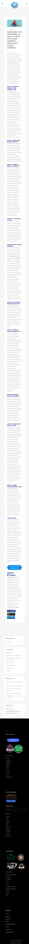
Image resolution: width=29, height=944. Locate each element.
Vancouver (8, 771)
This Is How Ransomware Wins (13, 693)
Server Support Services (11, 888)
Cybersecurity (9, 662)
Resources (8, 919)
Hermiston (8, 829)
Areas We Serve (9, 932)
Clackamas (8, 835)
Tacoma (7, 767)
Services (8, 916)
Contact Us (13, 740)
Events (7, 926)
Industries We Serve (10, 924)
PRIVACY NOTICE (18, 942)
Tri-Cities (8, 758)
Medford (8, 816)
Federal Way (8, 762)
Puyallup (7, 764)
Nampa (7, 893)
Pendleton (8, 831)
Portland (8, 833)
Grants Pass (8, 827)
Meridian (8, 891)
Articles (7, 652)
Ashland (7, 820)
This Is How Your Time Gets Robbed (14, 686)
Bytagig (9, 577)
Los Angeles (8, 879)
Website (8, 670)
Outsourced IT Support (11, 886)
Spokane (8, 760)
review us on (10, 801)
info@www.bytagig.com (11, 709)
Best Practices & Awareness (12, 655)
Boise (7, 895)
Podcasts (8, 668)
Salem (7, 825)
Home (7, 913)
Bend (7, 818)
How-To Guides (9, 665)
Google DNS (12, 256)
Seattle (7, 769)
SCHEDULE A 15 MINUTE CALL (14, 567)
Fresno (7, 881)
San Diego (8, 876)
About (7, 921)
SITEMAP (12, 942)
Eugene (7, 822)
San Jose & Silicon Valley (11, 874)
